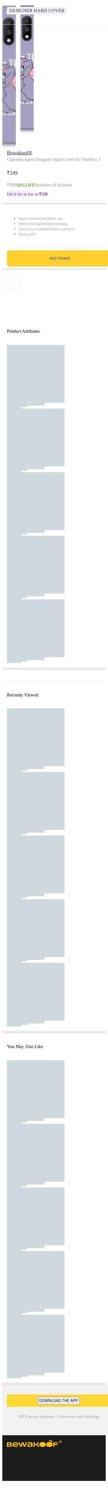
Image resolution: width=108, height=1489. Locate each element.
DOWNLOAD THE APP (58, 1401)
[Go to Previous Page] (7, 12)
